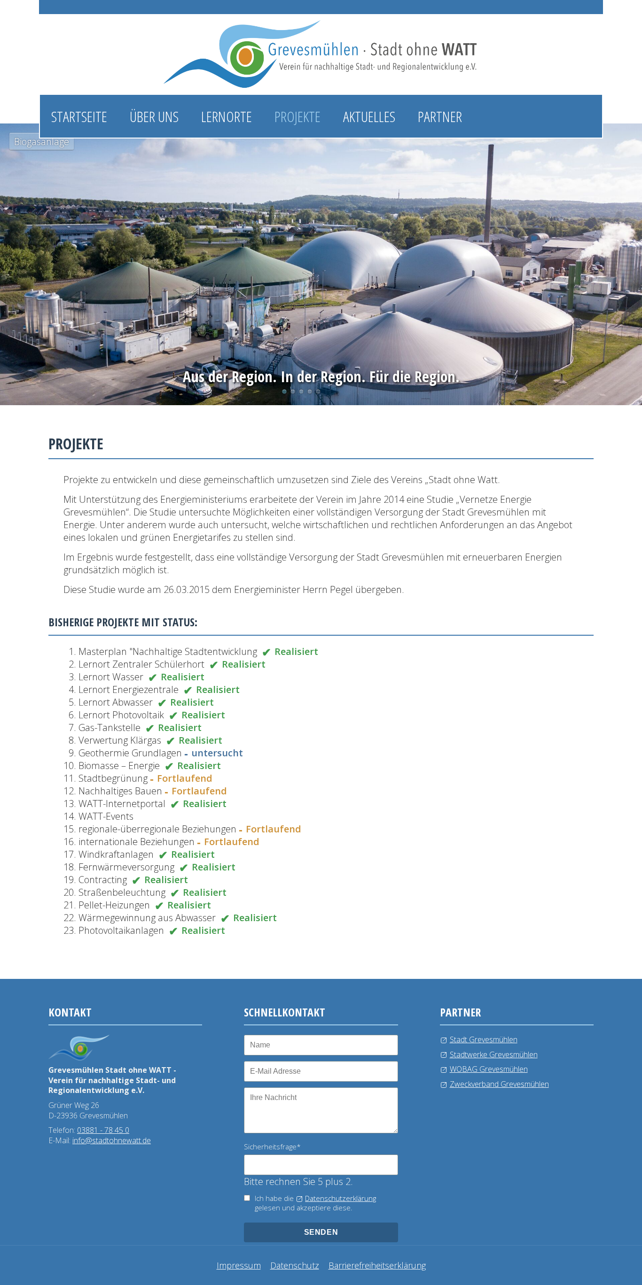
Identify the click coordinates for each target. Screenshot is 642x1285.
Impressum (239, 1265)
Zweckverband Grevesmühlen (499, 1084)
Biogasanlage (284, 391)
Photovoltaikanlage (292, 391)
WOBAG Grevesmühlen (489, 1069)
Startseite (79, 116)
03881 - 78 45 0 (103, 1130)
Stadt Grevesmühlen (483, 1039)
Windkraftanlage (309, 391)
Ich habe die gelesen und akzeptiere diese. (315, 1203)
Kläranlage (318, 391)
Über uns (154, 116)
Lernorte (226, 116)
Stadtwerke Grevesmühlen (494, 1054)
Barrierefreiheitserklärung (377, 1265)
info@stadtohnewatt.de (111, 1140)
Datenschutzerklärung (340, 1198)
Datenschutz (294, 1265)
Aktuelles (369, 116)
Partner (440, 116)
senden (321, 1232)
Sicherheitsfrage (272, 1146)
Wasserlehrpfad (301, 391)
